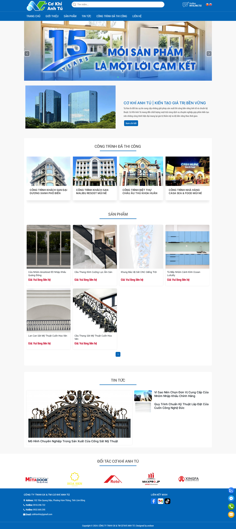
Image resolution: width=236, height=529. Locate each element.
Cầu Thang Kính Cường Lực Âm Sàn (93, 272)
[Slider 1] (118, 50)
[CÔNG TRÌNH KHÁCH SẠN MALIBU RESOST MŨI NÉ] (95, 171)
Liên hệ (137, 16)
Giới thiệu (52, 16)
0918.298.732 (195, 5)
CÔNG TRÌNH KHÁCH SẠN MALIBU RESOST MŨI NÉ (92, 191)
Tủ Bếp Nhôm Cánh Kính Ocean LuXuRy (183, 274)
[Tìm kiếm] (75, 4)
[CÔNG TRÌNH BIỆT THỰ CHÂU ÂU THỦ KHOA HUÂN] (141, 171)
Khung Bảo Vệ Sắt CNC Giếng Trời (139, 272)
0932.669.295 (39, 509)
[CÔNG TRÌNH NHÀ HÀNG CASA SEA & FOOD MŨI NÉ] (188, 171)
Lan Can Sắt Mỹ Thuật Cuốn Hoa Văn (47, 335)
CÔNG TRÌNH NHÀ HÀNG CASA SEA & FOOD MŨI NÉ (185, 191)
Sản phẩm (70, 16)
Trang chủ (33, 16)
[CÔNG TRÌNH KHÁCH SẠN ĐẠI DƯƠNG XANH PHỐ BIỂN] (48, 171)
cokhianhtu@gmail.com (42, 514)
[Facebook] (154, 501)
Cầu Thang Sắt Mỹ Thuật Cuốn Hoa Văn (93, 337)
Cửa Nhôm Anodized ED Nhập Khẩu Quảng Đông (47, 274)
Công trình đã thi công (111, 16)
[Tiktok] (160, 501)
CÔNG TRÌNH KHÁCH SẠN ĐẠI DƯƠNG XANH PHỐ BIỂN (48, 191)
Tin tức (86, 16)
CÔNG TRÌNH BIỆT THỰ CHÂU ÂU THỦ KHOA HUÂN (139, 191)
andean (150, 525)
